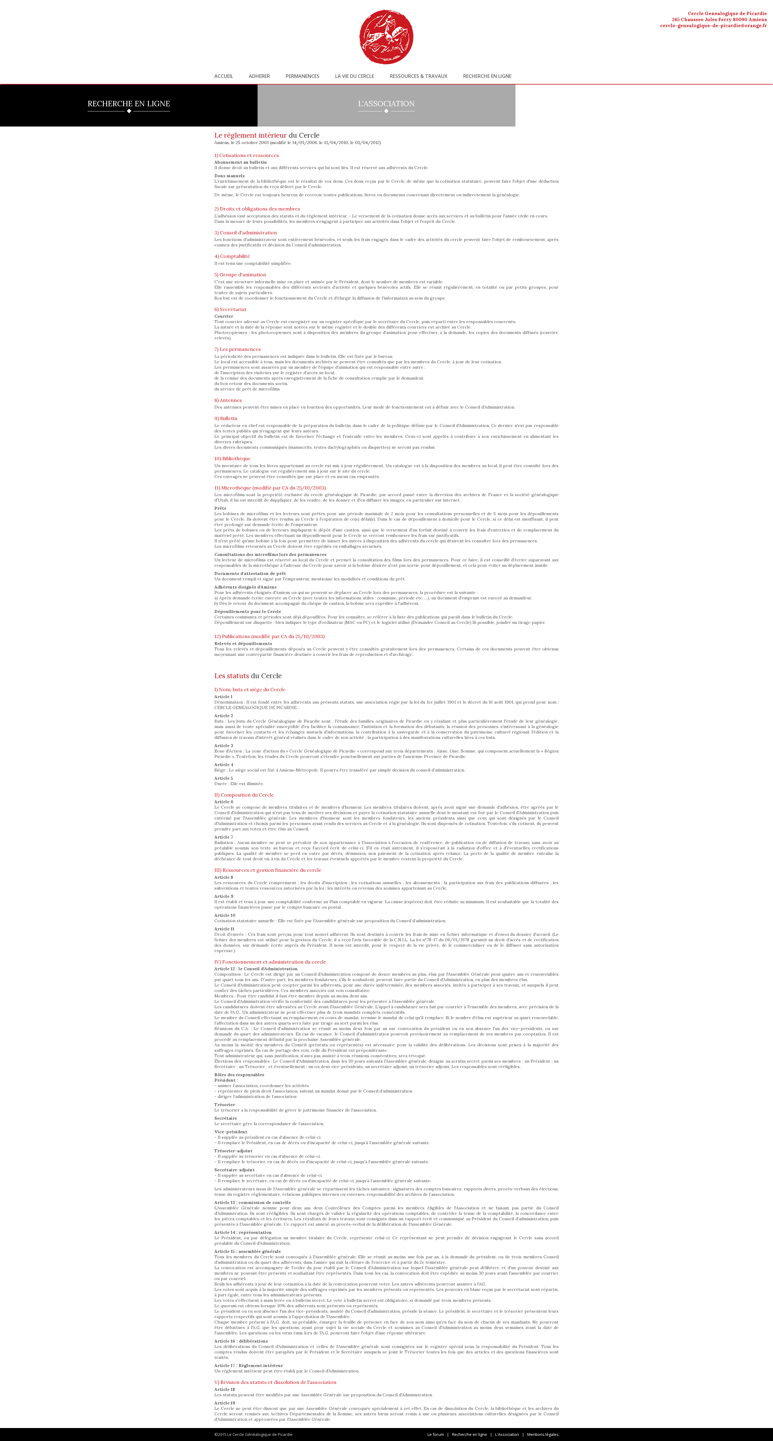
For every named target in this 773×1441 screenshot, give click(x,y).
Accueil (223, 76)
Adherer (259, 76)
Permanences (302, 76)
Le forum (436, 1434)
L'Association (507, 1434)
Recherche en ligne (487, 76)
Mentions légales (543, 1434)
